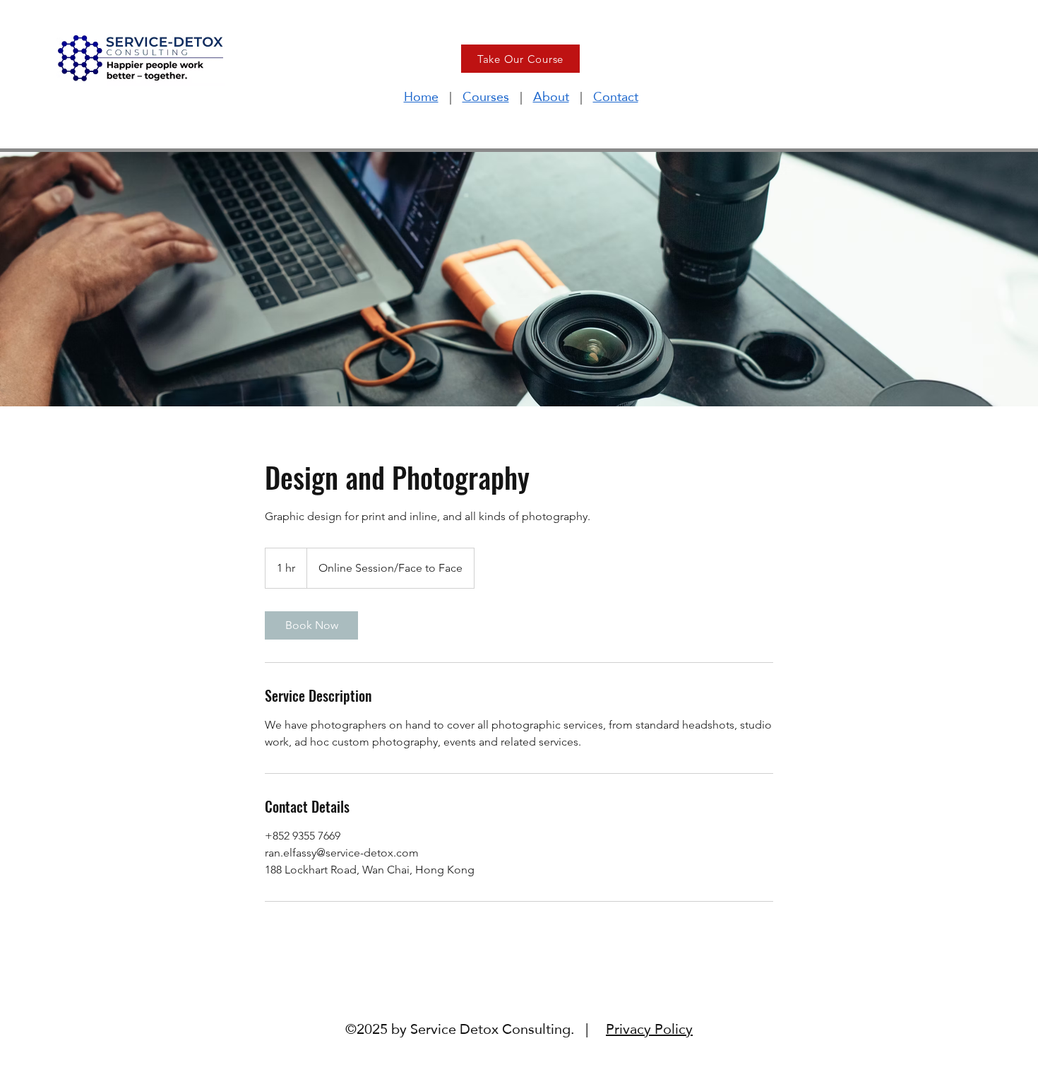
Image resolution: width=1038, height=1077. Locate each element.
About (551, 96)
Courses (486, 96)
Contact (615, 96)
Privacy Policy (649, 1029)
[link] (311, 625)
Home (421, 96)
